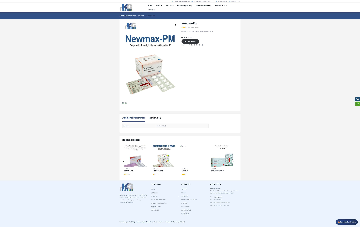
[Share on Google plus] (197, 45)
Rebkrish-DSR (158, 171)
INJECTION (185, 213)
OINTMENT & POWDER (189, 200)
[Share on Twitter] (189, 45)
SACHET (184, 203)
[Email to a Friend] (202, 45)
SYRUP (183, 193)
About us (154, 193)
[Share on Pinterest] (199, 45)
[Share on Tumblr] (194, 45)
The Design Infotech (179, 222)
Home (153, 189)
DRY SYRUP (185, 206)
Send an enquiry (190, 41)
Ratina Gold (128, 171)
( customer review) (193, 27)
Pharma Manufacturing (158, 203)
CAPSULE (190, 37)
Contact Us (155, 210)
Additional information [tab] (133, 117)
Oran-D (185, 171)
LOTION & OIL (186, 210)
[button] (175, 25)
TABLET (184, 189)
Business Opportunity (158, 200)
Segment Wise (156, 206)
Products (154, 196)
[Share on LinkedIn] (192, 45)
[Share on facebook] (186, 45)
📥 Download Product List (347, 222)
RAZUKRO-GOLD (217, 171)
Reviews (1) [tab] (155, 117)
